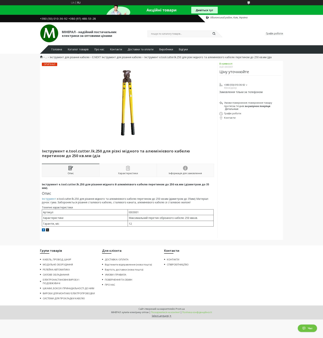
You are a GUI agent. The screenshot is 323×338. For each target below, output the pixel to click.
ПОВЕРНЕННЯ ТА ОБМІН (118, 279)
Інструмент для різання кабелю (70, 57)
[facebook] (43, 230)
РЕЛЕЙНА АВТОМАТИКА (56, 269)
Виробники (166, 49)
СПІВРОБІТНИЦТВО (178, 264)
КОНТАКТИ (173, 259)
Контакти (116, 49)
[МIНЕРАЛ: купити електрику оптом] (49, 33)
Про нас (99, 49)
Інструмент (49, 199)
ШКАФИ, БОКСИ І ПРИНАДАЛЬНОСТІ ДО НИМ (68, 288)
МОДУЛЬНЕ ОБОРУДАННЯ (58, 264)
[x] (47, 230)
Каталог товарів (78, 49)
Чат (310, 328)
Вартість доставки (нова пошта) (124, 269)
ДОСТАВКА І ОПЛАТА (116, 259)
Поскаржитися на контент (165, 312)
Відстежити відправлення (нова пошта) (128, 264)
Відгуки (183, 49)
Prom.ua (180, 309)
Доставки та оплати (140, 49)
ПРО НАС (110, 284)
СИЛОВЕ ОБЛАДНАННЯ (56, 274)
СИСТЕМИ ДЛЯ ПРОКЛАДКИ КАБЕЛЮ (64, 298)
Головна (56, 49)
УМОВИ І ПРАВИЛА (115, 274)
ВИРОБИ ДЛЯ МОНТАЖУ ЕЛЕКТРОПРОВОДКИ (69, 293)
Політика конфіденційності (197, 312)
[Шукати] (214, 33)
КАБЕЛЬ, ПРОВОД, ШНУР (57, 259)
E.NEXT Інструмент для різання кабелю (116, 57)
